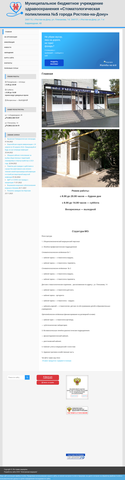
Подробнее (74, 395)
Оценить (84, 395)
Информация (9, 42)
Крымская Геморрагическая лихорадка (21, 139)
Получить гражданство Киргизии (19, 191)
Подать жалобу (54, 63)
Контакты (8, 63)
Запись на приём (48, 382)
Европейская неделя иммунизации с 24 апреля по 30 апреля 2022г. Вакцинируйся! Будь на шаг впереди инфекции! (20, 147)
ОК (52, 479)
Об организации (10, 37)
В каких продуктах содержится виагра (57, 361)
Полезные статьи (11, 68)
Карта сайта (9, 58)
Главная (8, 32)
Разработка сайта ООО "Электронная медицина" (20, 472)
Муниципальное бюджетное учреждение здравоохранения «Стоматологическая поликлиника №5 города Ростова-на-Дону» (66, 9)
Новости (7, 47)
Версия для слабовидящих (47, 377)
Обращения (8, 52)
